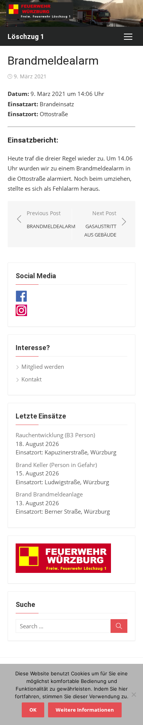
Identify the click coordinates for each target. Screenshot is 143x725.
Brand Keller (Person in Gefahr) (56, 465)
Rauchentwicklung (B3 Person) (55, 435)
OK (33, 709)
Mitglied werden (42, 366)
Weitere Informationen (85, 709)
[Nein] (133, 694)
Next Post (100, 223)
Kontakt (31, 379)
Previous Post (51, 219)
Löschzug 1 (26, 36)
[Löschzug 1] (71, 13)
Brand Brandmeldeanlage (49, 494)
